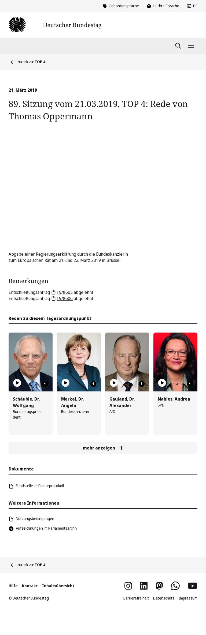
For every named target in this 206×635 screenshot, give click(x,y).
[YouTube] (192, 586)
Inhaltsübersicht (58, 585)
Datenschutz (163, 598)
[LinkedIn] (144, 586)
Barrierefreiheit (136, 598)
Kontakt (30, 585)
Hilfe (13, 585)
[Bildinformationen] (45, 384)
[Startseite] (55, 24)
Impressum (188, 598)
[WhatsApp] (175, 586)
